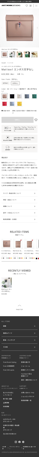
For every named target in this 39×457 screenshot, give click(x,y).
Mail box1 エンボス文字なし (7, 290)
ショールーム (25, 366)
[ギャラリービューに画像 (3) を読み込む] (19, 54)
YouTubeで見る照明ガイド (26, 375)
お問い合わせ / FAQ (27, 393)
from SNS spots (8, 370)
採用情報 (6, 406)
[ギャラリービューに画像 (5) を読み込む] (34, 54)
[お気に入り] (35, 120)
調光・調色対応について (29, 380)
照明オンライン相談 (27, 370)
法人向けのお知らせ (9, 434)
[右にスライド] (36, 27)
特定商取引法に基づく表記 (29, 447)
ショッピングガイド (27, 396)
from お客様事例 (8, 366)
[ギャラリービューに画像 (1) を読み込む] (5, 54)
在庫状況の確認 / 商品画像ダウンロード (11, 427)
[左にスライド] (2, 27)
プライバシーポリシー (14, 447)
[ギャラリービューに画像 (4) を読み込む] (27, 54)
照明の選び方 (25, 362)
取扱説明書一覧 (26, 400)
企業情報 (6, 403)
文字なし (15, 83)
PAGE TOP (19, 309)
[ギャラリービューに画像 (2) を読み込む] (12, 54)
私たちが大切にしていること (8, 394)
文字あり (5, 83)
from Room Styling (9, 362)
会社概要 (4, 447)
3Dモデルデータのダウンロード (9, 420)
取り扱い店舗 (7, 399)
